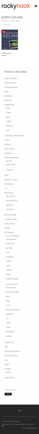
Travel (8, 327)
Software (8, 369)
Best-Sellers (9, 96)
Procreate (9, 170)
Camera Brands (10, 105)
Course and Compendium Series (15, 136)
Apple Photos (10, 196)
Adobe (8, 372)
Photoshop (10, 209)
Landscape (9, 314)
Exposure (9, 248)
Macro (8, 266)
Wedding (9, 336)
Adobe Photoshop (10, 83)
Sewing (7, 364)
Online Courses (10, 224)
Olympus (9, 121)
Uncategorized (9, 378)
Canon (8, 108)
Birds (8, 296)
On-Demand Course (11, 219)
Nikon (8, 117)
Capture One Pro (11, 200)
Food (8, 305)
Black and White (11, 239)
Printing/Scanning (12, 279)
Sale (6, 360)
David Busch (8, 153)
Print (6, 347)
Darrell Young (9, 149)
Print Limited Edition (11, 356)
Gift (6, 188)
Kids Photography (10, 215)
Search (8, 394)
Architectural (11, 288)
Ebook (7, 175)
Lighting (8, 261)
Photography (9, 232)
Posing (8, 274)
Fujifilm (8, 113)
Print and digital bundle (12, 351)
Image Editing (9, 193)
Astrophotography (12, 292)
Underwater (10, 332)
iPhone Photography (13, 310)
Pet (7, 318)
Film (7, 252)
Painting (7, 228)
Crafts (7, 140)
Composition (10, 244)
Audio (6, 91)
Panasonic (9, 126)
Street (8, 323)
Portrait (9, 270)
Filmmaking (9, 257)
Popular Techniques (12, 236)
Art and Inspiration (11, 87)
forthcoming (9, 184)
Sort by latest (6, 24)
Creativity (8, 144)
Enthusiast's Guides (11, 180)
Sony (7, 130)
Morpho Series (11, 164)
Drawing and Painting (11, 158)
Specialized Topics (12, 284)
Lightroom (9, 205)
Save (4, 32)
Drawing (9, 161)
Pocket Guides (9, 342)
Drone (8, 301)
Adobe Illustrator (11, 78)
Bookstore (8, 100)
